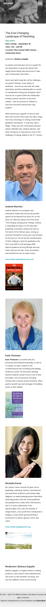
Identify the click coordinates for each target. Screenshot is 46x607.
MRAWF (8, 3)
